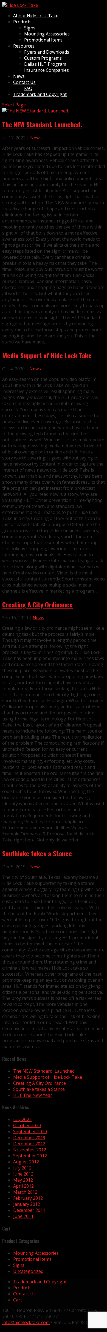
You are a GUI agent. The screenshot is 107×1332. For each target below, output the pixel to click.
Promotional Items (43, 40)
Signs (29, 28)
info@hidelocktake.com (26, 1322)
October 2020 (27, 1125)
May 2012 (23, 1180)
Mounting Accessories (47, 34)
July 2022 (22, 1119)
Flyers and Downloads (46, 52)
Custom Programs (43, 58)
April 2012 (23, 1186)
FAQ (28, 88)
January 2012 (26, 1204)
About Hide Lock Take (35, 16)
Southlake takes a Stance (37, 853)
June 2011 (23, 1216)
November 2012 (29, 1150)
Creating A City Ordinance (37, 604)
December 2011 (29, 1210)
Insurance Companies (46, 70)
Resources (24, 46)
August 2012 (26, 1162)
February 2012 (28, 1198)
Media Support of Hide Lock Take (47, 355)
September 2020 (30, 1132)
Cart (17, 1300)
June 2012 (23, 1174)
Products (22, 22)
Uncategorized (28, 1271)
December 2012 (29, 1144)
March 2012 (25, 1192)
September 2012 (30, 1156)
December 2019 (29, 1138)
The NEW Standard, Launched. (42, 124)
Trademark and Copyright (40, 94)
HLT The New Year (32, 1095)
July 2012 (22, 1168)
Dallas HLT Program (45, 64)
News (19, 76)
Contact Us (24, 82)
